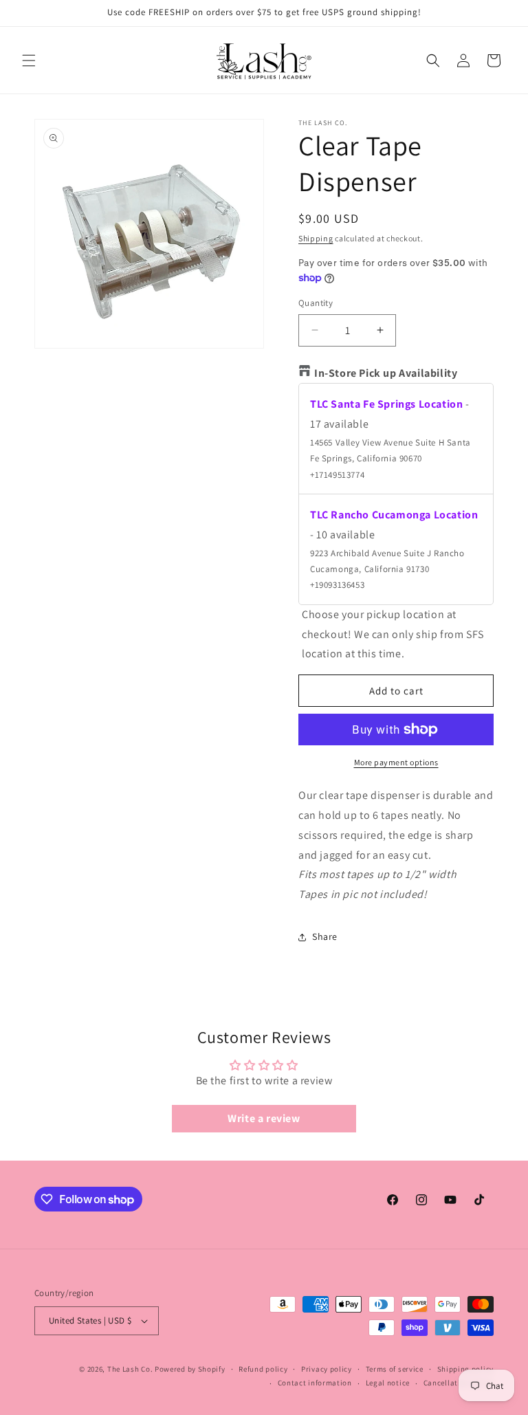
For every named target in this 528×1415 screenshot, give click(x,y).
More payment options (396, 762)
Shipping (315, 238)
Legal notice (388, 1382)
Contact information (315, 1382)
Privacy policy (326, 1369)
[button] (29, 60)
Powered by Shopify (190, 1369)
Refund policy (263, 1369)
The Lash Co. (131, 1369)
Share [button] (325, 936)
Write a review (264, 1118)
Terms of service (395, 1369)
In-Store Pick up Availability (385, 373)
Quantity (315, 303)
